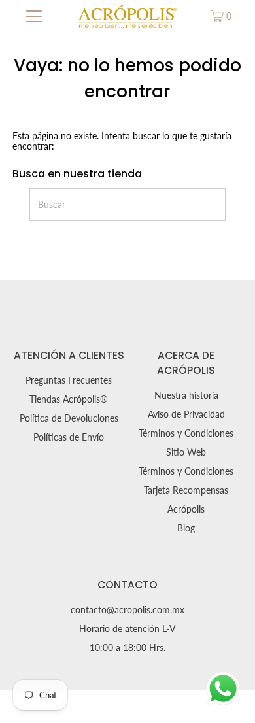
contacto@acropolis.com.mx (127, 610)
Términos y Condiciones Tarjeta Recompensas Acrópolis (186, 490)
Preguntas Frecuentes (69, 380)
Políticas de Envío (68, 437)
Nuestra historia (186, 395)
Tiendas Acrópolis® (68, 399)
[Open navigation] (34, 16)
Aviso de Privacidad (186, 414)
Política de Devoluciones (69, 418)
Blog (186, 528)
